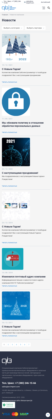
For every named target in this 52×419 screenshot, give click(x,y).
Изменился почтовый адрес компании (23, 276)
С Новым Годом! (11, 69)
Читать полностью (9, 82)
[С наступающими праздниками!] (16, 152)
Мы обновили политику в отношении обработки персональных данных (23, 124)
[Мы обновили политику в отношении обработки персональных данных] (16, 102)
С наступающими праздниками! (20, 172)
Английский (45, 2)
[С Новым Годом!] (16, 48)
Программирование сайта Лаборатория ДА (17, 400)
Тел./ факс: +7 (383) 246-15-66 (12, 2)
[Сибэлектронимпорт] (9, 8)
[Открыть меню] (43, 8)
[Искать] (49, 7)
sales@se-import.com (30, 2)
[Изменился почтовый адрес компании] (16, 259)
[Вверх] (48, 415)
